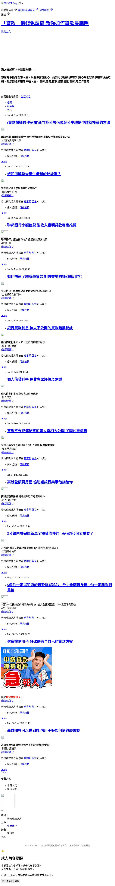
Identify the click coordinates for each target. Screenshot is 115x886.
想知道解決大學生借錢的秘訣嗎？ (34, 174)
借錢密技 (24, 156)
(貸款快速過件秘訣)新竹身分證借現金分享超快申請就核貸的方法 (58, 122)
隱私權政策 (74, 845)
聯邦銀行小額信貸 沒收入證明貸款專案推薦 (41, 225)
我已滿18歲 (7, 881)
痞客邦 (27, 150)
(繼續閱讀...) (7, 144)
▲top (4, 161)
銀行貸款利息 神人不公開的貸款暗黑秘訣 (40, 328)
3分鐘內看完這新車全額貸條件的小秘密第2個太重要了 (50, 533)
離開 (17, 881)
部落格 (10, 106)
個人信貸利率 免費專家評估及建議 (34, 379)
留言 (34, 150)
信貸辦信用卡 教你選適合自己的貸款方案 (40, 642)
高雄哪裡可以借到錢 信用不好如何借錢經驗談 (43, 731)
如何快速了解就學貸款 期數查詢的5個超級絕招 (44, 277)
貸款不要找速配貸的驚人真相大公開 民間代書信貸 (47, 431)
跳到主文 (6, 31)
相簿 (9, 102)
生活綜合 (26, 96)
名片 (9, 110)
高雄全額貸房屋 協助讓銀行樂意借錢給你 (40, 482)
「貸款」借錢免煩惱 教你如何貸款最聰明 (45, 23)
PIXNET (35, 845)
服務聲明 (86, 845)
